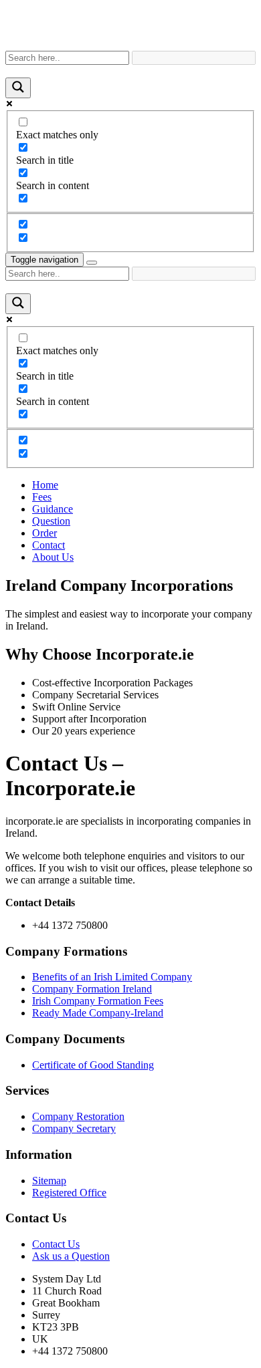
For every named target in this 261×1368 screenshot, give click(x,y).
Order (44, 533)
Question (51, 521)
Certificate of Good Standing (93, 1065)
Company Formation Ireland (92, 988)
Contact (48, 545)
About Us (53, 557)
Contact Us (56, 1244)
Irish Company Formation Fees (97, 1000)
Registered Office (69, 1192)
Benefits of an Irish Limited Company (112, 976)
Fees (42, 497)
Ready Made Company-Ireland (97, 1012)
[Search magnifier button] (18, 88)
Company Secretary (74, 1128)
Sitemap (49, 1180)
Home (45, 485)
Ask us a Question (71, 1256)
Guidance (52, 509)
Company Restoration (78, 1116)
